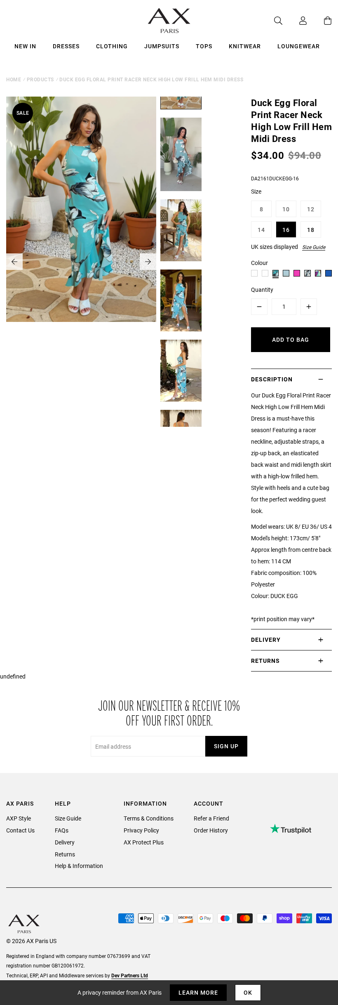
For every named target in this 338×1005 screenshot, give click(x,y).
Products (40, 79)
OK (248, 992)
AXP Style (18, 818)
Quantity (262, 289)
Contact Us (20, 830)
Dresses (66, 46)
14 (261, 230)
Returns (65, 854)
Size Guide (313, 247)
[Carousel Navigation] (81, 261)
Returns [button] (265, 660)
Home (13, 79)
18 (311, 230)
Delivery (65, 842)
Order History (211, 830)
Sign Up (226, 746)
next (148, 261)
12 (311, 209)
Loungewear (298, 46)
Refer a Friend (211, 818)
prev (14, 261)
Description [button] (272, 379)
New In (25, 46)
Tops (204, 46)
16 (286, 230)
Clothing (112, 46)
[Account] (294, 20)
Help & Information (79, 866)
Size (256, 191)
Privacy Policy (141, 830)
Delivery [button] (266, 639)
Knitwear (245, 46)
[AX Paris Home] (169, 20)
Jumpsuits (161, 46)
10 (286, 209)
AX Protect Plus (144, 842)
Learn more (198, 992)
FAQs (61, 830)
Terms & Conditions (149, 818)
